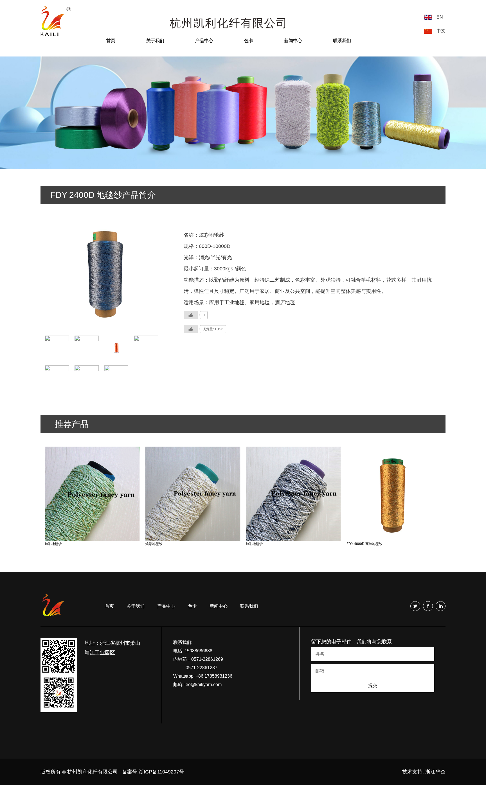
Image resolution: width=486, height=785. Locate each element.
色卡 (248, 40)
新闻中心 (293, 40)
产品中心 (204, 40)
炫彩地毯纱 (53, 544)
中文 (441, 30)
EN (439, 17)
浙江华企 (435, 772)
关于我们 (155, 40)
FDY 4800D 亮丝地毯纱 (364, 544)
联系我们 (342, 40)
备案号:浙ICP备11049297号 (153, 772)
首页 (110, 40)
